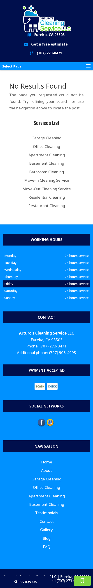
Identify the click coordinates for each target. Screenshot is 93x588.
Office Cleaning (46, 487)
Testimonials (46, 512)
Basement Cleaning (46, 504)
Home (46, 462)
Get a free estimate (49, 44)
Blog (47, 538)
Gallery (46, 529)
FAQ (46, 546)
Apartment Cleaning (46, 496)
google (50, 422)
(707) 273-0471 (49, 53)
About (46, 470)
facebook (41, 422)
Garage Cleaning (46, 479)
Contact (47, 521)
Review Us (28, 581)
